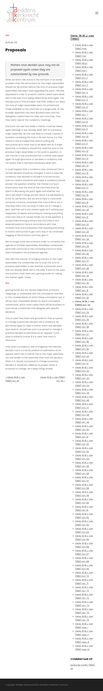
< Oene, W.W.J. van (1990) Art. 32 (15, 379)
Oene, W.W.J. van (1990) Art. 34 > (52, 379)
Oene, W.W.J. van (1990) (82, 37)
